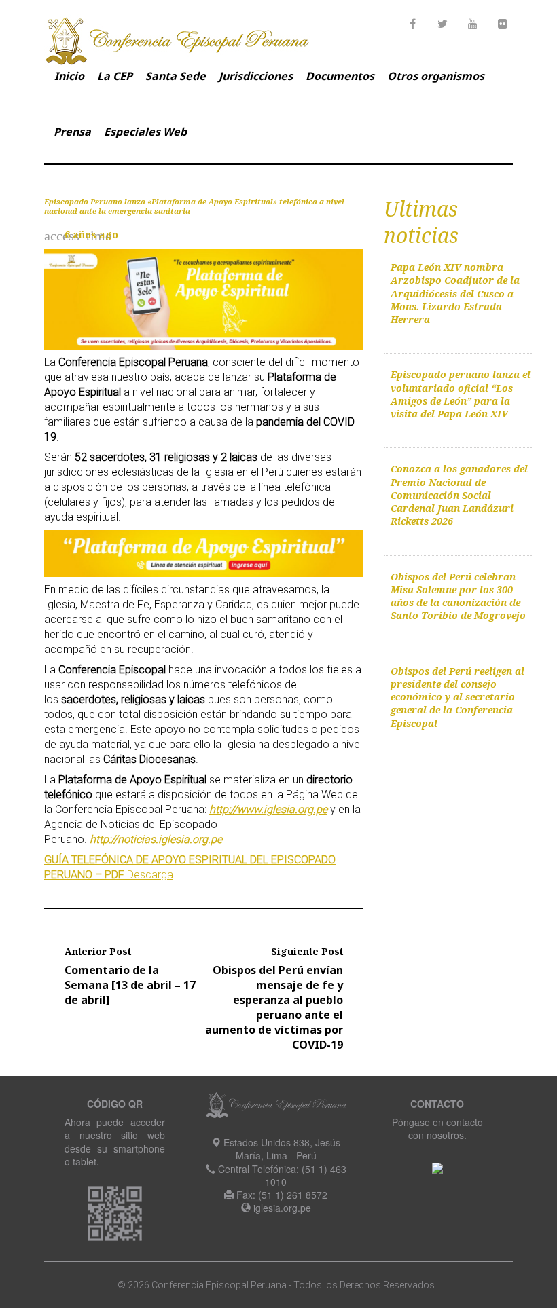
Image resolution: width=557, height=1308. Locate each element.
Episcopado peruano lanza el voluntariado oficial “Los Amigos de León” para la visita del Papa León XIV (461, 394)
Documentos (340, 76)
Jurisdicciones (256, 76)
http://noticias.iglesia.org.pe (156, 839)
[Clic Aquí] (437, 1167)
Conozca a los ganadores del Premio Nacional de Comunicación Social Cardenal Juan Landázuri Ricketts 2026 (459, 494)
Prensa (72, 131)
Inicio (69, 76)
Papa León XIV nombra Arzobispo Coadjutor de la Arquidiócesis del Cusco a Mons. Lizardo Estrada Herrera (455, 293)
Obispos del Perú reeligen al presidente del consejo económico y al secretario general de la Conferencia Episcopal (457, 697)
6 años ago (91, 234)
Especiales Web (145, 131)
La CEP (114, 76)
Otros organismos (435, 76)
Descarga (150, 874)
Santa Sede (175, 76)
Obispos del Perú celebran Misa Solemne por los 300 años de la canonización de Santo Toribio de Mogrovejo (458, 596)
